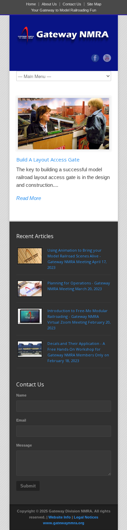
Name (21, 395)
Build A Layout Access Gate (48, 159)
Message (24, 445)
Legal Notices (86, 517)
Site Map (94, 4)
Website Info (59, 517)
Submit (28, 485)
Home (31, 4)
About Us (49, 4)
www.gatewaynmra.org (63, 523)
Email (21, 420)
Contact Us (72, 4)
